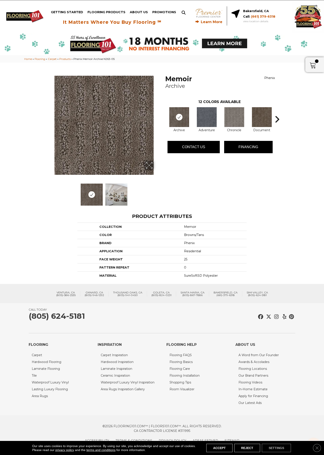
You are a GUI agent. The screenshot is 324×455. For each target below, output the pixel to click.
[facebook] (260, 317)
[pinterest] (291, 317)
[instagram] (275, 317)
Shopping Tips (180, 382)
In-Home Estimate (253, 389)
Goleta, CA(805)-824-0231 (161, 294)
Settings (276, 448)
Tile (34, 376)
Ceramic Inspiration (115, 376)
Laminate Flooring (46, 369)
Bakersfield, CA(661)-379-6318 (226, 294)
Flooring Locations (252, 369)
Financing (248, 147)
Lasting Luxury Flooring (50, 389)
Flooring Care (179, 369)
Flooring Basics (181, 362)
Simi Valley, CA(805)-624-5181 (257, 294)
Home (28, 59)
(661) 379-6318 (263, 16)
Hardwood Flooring (46, 362)
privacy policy (64, 450)
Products (65, 59)
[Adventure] (207, 117)
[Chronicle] (234, 117)
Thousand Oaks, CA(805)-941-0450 (127, 294)
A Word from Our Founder (258, 355)
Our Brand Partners (253, 376)
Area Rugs (40, 396)
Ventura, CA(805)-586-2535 (66, 294)
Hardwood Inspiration (117, 362)
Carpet (52, 59)
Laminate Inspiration (116, 369)
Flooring (40, 59)
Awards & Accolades (253, 362)
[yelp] (283, 317)
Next (156, 192)
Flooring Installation (184, 376)
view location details (255, 21)
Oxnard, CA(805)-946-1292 (94, 294)
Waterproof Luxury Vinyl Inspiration (128, 382)
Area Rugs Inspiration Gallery (123, 389)
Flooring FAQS (180, 355)
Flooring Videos (250, 382)
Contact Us (193, 147)
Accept (219, 448)
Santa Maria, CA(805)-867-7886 (193, 294)
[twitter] (267, 317)
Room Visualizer (181, 389)
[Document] (262, 117)
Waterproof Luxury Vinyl (50, 382)
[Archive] (179, 117)
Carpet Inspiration (114, 355)
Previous (51, 192)
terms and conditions (100, 450)
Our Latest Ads (250, 403)
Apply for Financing (253, 396)
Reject (247, 448)
